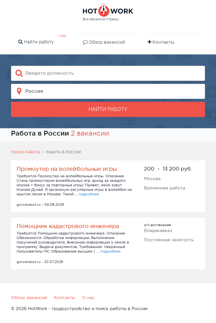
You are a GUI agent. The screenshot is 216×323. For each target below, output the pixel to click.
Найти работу (38, 42)
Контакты (162, 42)
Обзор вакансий (106, 42)
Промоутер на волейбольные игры (67, 169)
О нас (88, 297)
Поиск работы (25, 152)
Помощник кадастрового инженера (68, 226)
